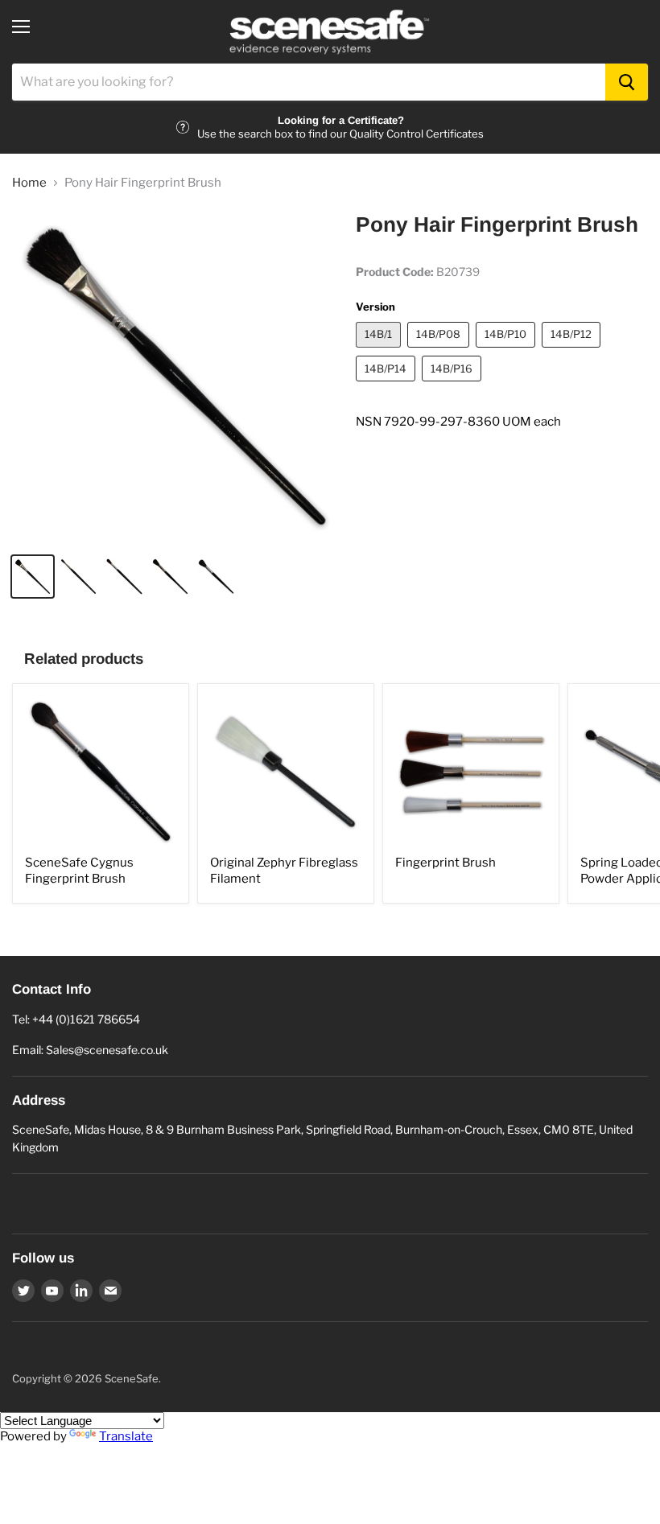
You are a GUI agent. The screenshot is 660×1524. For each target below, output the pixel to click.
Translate (126, 1436)
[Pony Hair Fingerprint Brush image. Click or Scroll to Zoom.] (176, 376)
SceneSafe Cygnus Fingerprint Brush (79, 870)
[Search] (626, 82)
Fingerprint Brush (445, 862)
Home (29, 183)
